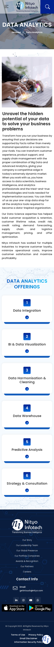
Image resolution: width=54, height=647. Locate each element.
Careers (27, 571)
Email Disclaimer (28, 638)
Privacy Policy (35, 634)
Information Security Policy (28, 642)
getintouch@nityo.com (31, 590)
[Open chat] (46, 639)
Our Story (27, 540)
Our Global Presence (27, 550)
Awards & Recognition (27, 561)
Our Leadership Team (27, 545)
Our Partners (27, 566)
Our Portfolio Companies (27, 555)
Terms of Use (18, 634)
